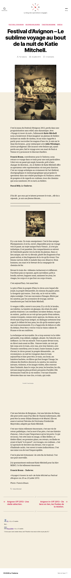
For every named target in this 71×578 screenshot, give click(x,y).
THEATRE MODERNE (48, 24)
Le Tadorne (13, 573)
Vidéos (59, 24)
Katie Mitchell (17, 489)
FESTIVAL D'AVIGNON (16, 24)
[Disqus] (35, 539)
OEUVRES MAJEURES (32, 24)
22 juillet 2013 (36, 57)
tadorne (24, 57)
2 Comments (50, 57)
